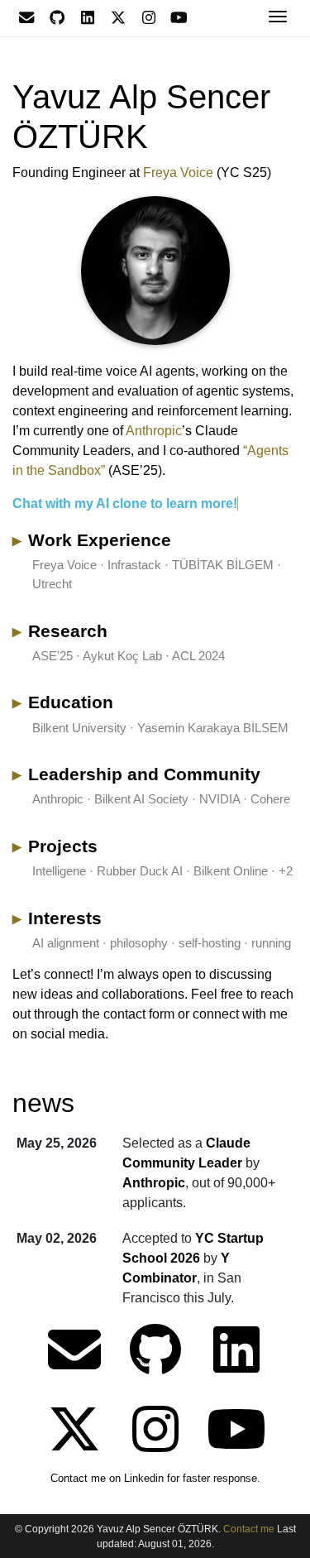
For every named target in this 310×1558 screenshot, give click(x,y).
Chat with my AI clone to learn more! (124, 503)
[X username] (117, 17)
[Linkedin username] (87, 17)
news (43, 1103)
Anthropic (154, 431)
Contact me (250, 1529)
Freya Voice (178, 172)
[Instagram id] (148, 17)
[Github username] (56, 17)
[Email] (26, 17)
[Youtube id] (178, 17)
